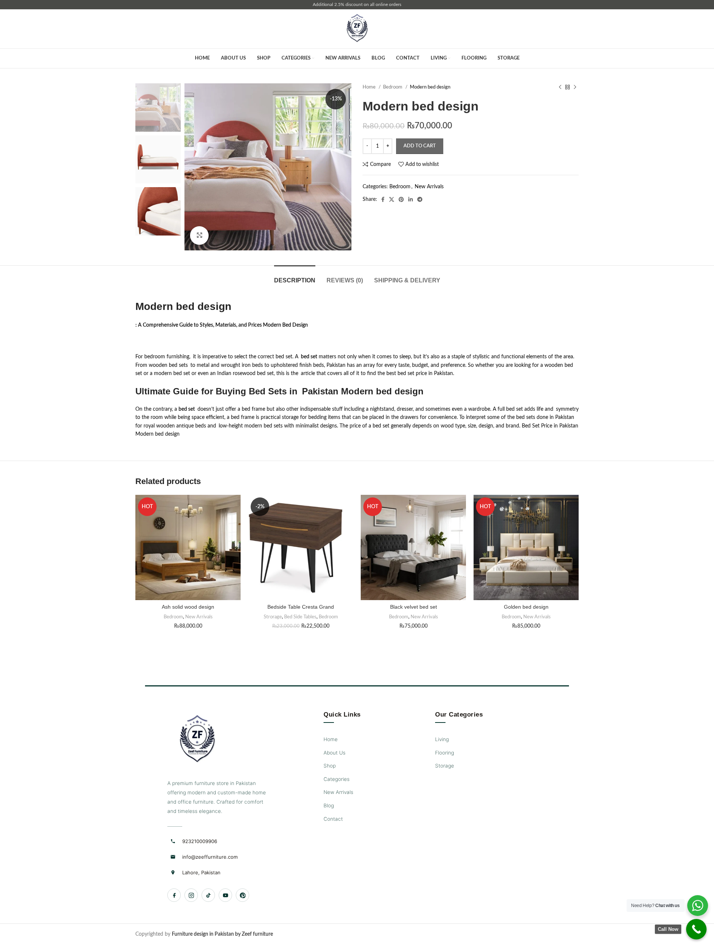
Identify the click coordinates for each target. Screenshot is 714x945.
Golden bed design (526, 607)
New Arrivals (429, 186)
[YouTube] (225, 895)
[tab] (294, 276)
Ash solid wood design (188, 607)
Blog (329, 805)
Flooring (444, 753)
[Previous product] (560, 87)
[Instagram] (191, 895)
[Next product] (575, 87)
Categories (337, 779)
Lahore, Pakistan (201, 872)
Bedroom (393, 87)
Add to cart (419, 146)
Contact (333, 819)
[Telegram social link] (420, 199)
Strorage (273, 616)
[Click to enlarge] (199, 235)
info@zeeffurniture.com (210, 857)
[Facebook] (174, 895)
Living (442, 739)
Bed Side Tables (300, 616)
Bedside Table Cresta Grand (300, 607)
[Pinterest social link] (401, 199)
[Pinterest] (242, 895)
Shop (330, 766)
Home (370, 87)
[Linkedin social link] (410, 199)
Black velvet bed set (413, 607)
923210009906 (199, 841)
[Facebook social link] (383, 199)
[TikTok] (208, 895)
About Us (334, 753)
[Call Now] (696, 929)
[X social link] (391, 199)
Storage (444, 766)
